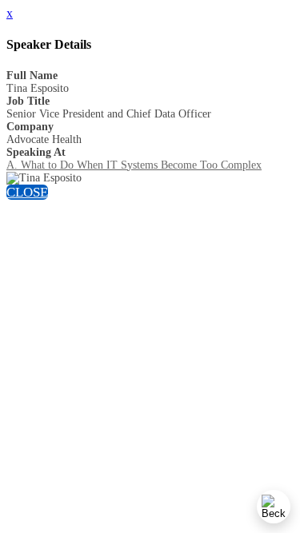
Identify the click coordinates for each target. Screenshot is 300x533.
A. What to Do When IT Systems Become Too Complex (134, 165)
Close (27, 192)
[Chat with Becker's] (273, 506)
